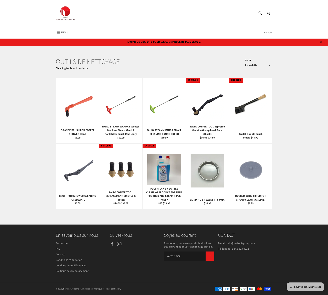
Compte (268, 32)
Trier (248, 60)
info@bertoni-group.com (241, 243)
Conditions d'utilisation (69, 260)
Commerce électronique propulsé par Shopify (100, 288)
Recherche (62, 243)
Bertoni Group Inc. (71, 288)
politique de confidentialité (71, 265)
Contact (60, 254)
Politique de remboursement (72, 271)
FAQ (58, 249)
